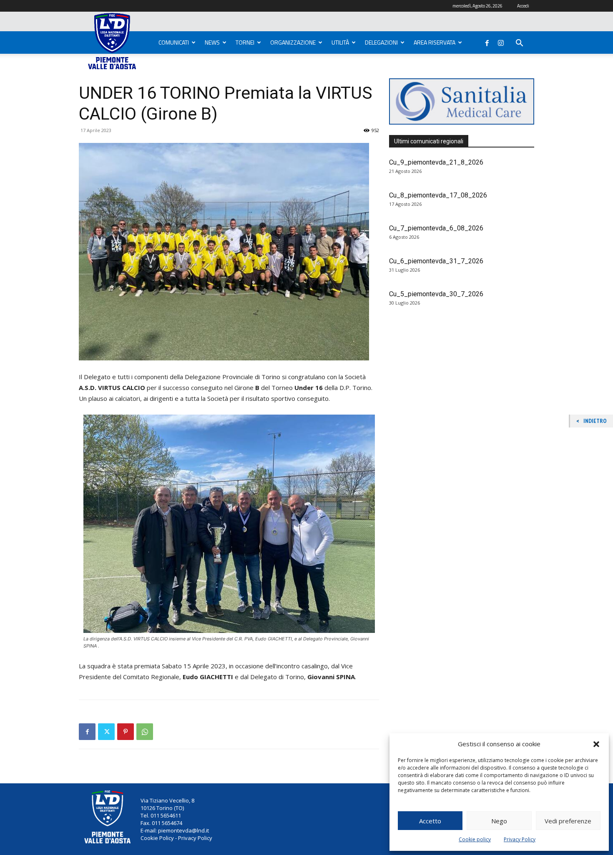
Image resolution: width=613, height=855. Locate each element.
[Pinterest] (125, 731)
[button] (596, 744)
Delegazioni (381, 42)
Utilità (340, 42)
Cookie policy (475, 839)
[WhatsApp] (144, 731)
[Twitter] (106, 731)
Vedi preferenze (568, 821)
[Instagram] (501, 41)
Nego (499, 821)
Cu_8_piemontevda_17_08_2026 (438, 195)
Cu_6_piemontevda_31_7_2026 (436, 261)
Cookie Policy (157, 838)
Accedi (523, 5)
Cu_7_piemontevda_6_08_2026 (436, 228)
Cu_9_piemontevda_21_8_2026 (436, 162)
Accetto (430, 821)
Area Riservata (434, 42)
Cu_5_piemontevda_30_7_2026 (436, 294)
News (212, 42)
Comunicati (173, 42)
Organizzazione (293, 42)
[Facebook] (487, 41)
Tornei (245, 42)
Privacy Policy (519, 839)
